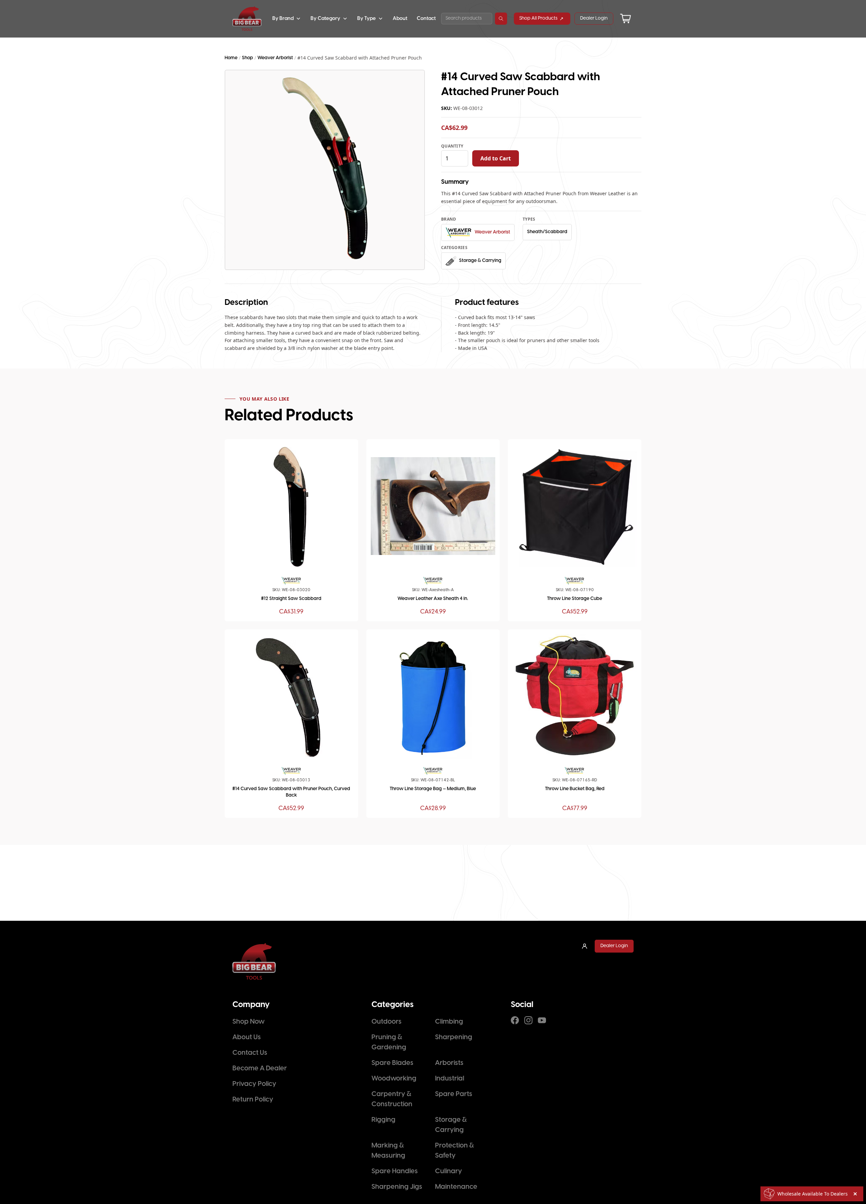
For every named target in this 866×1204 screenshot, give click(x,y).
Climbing (449, 1021)
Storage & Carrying (451, 1125)
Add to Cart (495, 158)
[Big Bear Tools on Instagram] (528, 1020)
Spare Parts (453, 1094)
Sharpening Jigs (396, 1186)
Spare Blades (392, 1063)
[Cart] (625, 18)
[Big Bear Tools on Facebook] (515, 1020)
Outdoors (386, 1021)
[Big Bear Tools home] (246, 18)
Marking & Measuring (388, 1150)
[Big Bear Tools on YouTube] (542, 1020)
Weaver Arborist (275, 58)
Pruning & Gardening (388, 1042)
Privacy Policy (254, 1084)
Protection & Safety (454, 1150)
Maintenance (456, 1186)
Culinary (448, 1171)
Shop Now (248, 1021)
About (400, 18)
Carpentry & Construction (391, 1099)
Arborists (449, 1063)
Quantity (452, 146)
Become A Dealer (259, 1068)
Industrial (449, 1078)
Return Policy (252, 1099)
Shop (247, 58)
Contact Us (249, 1052)
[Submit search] (501, 19)
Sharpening (453, 1037)
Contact (426, 18)
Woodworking (393, 1078)
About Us (246, 1037)
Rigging (383, 1119)
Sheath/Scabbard (547, 232)
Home (231, 58)
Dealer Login (594, 18)
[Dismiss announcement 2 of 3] (855, 1194)
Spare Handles (394, 1171)
